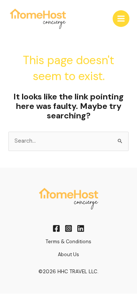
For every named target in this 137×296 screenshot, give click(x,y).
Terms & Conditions (68, 241)
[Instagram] (68, 228)
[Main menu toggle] (121, 18)
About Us (68, 254)
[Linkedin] (80, 228)
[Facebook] (56, 228)
